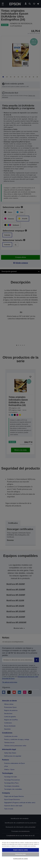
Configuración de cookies (20, 858)
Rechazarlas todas (20, 854)
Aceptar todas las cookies (20, 850)
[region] (20, 850)
